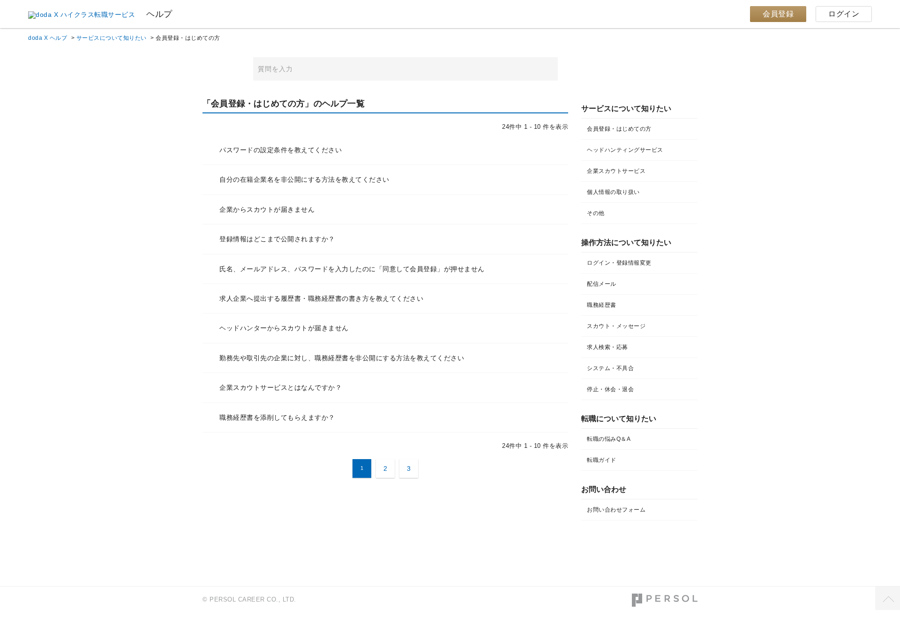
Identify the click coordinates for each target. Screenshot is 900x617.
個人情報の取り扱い (613, 192)
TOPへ (887, 598)
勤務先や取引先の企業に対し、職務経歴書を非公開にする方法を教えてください (341, 358)
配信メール (601, 284)
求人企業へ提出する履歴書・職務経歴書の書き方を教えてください (321, 298)
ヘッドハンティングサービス (625, 150)
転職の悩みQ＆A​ (608, 439)
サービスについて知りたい (111, 38)
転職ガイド (601, 460)
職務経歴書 (601, 305)
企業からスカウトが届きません (267, 209)
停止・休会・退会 (610, 389)
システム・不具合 (610, 368)
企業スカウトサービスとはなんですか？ (280, 387)
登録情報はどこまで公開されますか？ (277, 239)
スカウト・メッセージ (616, 326)
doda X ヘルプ (47, 38)
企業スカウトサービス (616, 171)
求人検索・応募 (607, 347)
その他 (596, 213)
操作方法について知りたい (626, 242)
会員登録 (778, 14)
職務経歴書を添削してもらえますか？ (277, 417)
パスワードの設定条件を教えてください (280, 150)
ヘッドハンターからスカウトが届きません (284, 328)
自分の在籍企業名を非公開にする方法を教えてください (304, 179)
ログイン (843, 14)
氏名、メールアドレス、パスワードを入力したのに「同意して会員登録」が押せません (352, 269)
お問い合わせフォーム (616, 509)
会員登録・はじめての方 (619, 129)
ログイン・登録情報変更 (619, 263)
